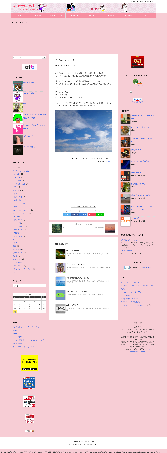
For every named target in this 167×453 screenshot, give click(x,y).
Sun (109, 161)
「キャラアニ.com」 (20, 337)
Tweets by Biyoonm (137, 352)
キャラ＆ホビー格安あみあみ (23, 347)
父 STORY (16, 259)
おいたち (16, 190)
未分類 (15, 256)
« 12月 (15, 313)
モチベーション (100, 158)
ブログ (86, 158)
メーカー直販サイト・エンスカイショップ (28, 340)
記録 (15, 187)
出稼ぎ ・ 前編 (28, 82)
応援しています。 (20, 203)
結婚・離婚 (18, 197)
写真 (75, 66)
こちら (148, 349)
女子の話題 (17, 249)
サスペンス (18, 266)
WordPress (18, 236)
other (15, 167)
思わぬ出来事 (17, 253)
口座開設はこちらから (129, 240)
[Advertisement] (83, 39)
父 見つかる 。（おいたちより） (77, 264)
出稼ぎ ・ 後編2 (29, 93)
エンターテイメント (20, 213)
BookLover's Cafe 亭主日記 (131, 292)
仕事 (15, 194)
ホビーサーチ (17, 343)
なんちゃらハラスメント (22, 210)
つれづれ (17, 177)
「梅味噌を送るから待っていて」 (78, 278)
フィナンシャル (18, 226)
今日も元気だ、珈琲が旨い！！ (132, 299)
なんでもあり (125, 295)
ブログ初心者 (17, 230)
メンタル (70, 66)
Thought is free (94, 444)
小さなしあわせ (20, 184)
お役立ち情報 (17, 200)
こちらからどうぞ (144, 267)
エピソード (18, 262)
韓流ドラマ (18, 220)
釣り (14, 272)
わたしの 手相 (28, 136)
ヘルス (15, 240)
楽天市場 (16, 334)
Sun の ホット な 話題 (21, 171)
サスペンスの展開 (72, 251)
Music (16, 217)
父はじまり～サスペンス (23, 269)
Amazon (16, 330)
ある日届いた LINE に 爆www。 (77, 291)
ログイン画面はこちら (129, 250)
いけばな (17, 174)
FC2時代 (17, 233)
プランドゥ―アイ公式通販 (130, 302)
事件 (24, 104)
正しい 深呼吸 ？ (72, 305)
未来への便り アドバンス (130, 282)
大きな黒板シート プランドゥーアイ (26, 327)
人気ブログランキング (137, 85)
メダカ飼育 (18, 181)
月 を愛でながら (29, 147)
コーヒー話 (17, 223)
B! (133, 1)
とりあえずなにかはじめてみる (132, 305)
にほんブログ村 (137, 102)
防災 (15, 207)
